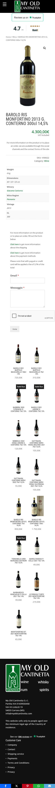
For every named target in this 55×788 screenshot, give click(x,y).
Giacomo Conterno (15, 190)
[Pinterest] (27, 786)
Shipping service (16, 753)
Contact (11, 749)
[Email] (49, 786)
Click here (14, 244)
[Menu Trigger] (5, 4)
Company (12, 744)
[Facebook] (5, 786)
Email (14, 275)
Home (8, 37)
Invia (15, 329)
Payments (12, 758)
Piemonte (11, 199)
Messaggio (17, 287)
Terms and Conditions (18, 762)
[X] (16, 786)
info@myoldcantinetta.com (19, 713)
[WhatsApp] (38, 786)
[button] (44, 48)
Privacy (11, 767)
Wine (14, 37)
